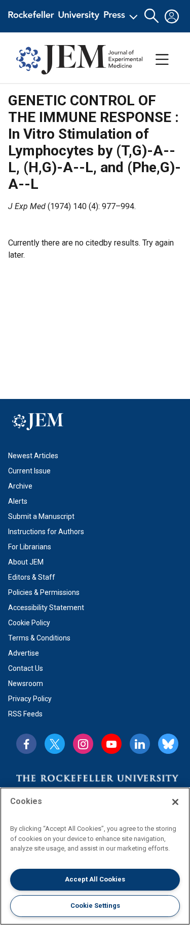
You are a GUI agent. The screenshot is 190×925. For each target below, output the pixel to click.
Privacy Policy (30, 699)
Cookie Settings (95, 905)
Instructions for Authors (46, 532)
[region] (95, 856)
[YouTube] (111, 744)
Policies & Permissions (44, 592)
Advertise (23, 653)
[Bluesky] (168, 744)
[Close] (175, 802)
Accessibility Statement (46, 608)
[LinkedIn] (140, 744)
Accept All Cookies (95, 879)
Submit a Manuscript (41, 516)
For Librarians (29, 547)
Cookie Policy (29, 623)
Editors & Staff (31, 577)
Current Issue (29, 471)
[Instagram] (83, 744)
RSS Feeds (25, 714)
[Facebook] (26, 744)
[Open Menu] (74, 16)
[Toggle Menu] (162, 59)
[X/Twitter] (55, 744)
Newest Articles (33, 456)
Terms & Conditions (39, 638)
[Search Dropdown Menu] (151, 16)
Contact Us (25, 668)
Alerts (17, 501)
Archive (20, 486)
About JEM (26, 562)
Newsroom (25, 683)
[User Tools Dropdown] (172, 16)
